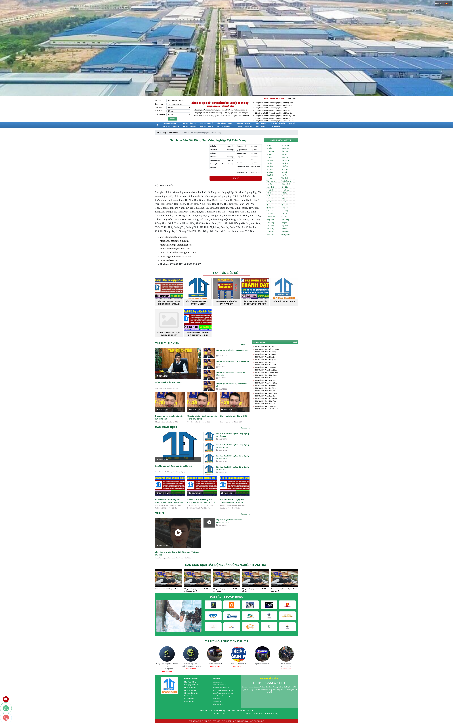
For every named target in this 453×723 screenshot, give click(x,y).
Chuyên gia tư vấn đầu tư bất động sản (232, 350)
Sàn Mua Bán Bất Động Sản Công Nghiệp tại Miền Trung (232, 446)
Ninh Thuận (270, 202)
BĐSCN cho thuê (206, 123)
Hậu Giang (285, 220)
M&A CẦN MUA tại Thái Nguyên (267, 409)
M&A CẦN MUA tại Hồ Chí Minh (267, 349)
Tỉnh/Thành (159, 111)
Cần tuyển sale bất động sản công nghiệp (169, 334)
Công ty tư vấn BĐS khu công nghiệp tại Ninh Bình (273, 108)
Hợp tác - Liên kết (278, 123)
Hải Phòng (285, 148)
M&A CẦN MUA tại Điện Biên (266, 385)
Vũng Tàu (284, 208)
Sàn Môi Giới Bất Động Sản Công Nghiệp (173, 466)
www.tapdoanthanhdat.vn (173, 236)
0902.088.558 (286, 671)
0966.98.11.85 (191, 666)
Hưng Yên (269, 234)
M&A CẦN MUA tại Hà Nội (264, 347)
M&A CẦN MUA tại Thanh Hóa (266, 372)
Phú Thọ (284, 175)
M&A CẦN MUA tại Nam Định (266, 398)
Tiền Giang (270, 228)
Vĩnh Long (269, 231)
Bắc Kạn (269, 163)
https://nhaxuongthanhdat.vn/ (175, 248)
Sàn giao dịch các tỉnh (170, 133)
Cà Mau (284, 217)
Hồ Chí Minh (285, 145)
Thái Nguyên (270, 181)
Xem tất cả (292, 98)
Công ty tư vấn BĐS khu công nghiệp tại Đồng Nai (273, 113)
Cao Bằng (269, 166)
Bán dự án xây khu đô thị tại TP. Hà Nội (255, 590)
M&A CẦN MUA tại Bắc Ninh (265, 380)
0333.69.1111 (262, 669)
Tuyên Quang (286, 181)
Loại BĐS (158, 107)
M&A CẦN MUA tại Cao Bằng (266, 383)
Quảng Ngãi (270, 208)
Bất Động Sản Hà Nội (171, 126)
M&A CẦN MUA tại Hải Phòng (266, 354)
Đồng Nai (284, 151)
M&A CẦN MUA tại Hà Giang (265, 388)
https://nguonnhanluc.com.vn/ (175, 256)
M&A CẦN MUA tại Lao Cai (265, 396)
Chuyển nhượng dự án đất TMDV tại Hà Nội (197, 590)
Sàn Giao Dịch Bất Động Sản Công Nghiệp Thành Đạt (169, 303)
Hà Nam (269, 154)
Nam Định (269, 175)
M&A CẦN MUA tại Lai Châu (265, 391)
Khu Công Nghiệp (169, 123)
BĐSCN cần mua (189, 126)
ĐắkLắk (284, 193)
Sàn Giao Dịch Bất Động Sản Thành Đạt (226, 303)
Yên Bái (269, 184)
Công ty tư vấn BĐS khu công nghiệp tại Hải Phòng (274, 118)
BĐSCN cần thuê (206, 126)
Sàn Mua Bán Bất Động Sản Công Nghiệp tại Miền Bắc (232, 468)
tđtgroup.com (217, 682)
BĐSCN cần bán (189, 123)
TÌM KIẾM (172, 119)
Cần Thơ (269, 211)
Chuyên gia (275, 126)
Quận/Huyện (160, 114)
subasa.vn (216, 699)
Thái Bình (284, 178)
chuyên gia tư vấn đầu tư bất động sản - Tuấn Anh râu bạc (177, 553)
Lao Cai (284, 172)
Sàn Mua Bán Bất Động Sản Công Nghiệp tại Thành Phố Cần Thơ (201, 501)
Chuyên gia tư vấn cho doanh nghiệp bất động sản (232, 362)
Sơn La (269, 178)
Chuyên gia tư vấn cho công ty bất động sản (169, 417)
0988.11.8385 (238, 669)
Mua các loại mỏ (223, 126)
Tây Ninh (284, 226)
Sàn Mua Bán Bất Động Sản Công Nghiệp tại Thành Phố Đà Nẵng (169, 501)
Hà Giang (269, 169)
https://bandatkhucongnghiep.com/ (178, 252)
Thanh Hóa (270, 160)
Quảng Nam (285, 205)
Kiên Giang (270, 223)
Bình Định (269, 190)
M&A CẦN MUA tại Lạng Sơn (266, 393)
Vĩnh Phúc (270, 157)
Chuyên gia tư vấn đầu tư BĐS (233, 416)
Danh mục (159, 104)
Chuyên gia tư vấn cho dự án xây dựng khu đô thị (202, 417)
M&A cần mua (261, 126)
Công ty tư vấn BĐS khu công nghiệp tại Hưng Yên (274, 103)
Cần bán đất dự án (224, 123)
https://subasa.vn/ (169, 260)
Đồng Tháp (270, 220)
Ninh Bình (284, 157)
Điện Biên (284, 166)
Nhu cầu (158, 101)
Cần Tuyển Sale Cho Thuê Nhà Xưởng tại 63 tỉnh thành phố (198, 334)
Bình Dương (270, 151)
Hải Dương (285, 231)
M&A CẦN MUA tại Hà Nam (265, 362)
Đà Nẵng (269, 148)
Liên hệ (292, 123)
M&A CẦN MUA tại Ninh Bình (266, 370)
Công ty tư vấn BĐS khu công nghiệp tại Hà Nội (272, 110)
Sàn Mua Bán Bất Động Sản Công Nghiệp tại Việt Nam (232, 435)
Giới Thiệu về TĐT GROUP (284, 301)
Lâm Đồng (284, 187)
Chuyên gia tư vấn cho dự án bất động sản (231, 385)
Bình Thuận (285, 190)
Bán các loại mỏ (243, 123)
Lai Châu (284, 169)
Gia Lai (268, 196)
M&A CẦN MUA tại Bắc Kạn (265, 378)
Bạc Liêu (269, 214)
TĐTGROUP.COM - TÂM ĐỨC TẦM (220, 106)
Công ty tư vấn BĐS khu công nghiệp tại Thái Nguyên (275, 116)
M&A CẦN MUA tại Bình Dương (266, 357)
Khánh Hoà (270, 187)
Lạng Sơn (269, 172)
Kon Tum (269, 199)
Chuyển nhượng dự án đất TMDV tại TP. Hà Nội (168, 590)
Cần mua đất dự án (244, 126)
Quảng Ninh (285, 234)
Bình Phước (270, 217)
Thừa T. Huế (285, 184)
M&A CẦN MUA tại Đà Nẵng (265, 352)
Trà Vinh (284, 228)
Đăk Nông (269, 193)
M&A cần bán (261, 123)
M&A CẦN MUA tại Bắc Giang (266, 375)
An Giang (284, 211)
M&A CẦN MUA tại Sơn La (265, 404)
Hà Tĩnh (284, 196)
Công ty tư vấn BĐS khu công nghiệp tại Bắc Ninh (273, 105)
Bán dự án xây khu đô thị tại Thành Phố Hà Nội (226, 590)
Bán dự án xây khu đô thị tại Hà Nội (284, 589)
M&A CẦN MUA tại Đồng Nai (265, 359)
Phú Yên (284, 202)
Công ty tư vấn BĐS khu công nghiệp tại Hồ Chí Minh (274, 121)
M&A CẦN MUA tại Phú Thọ (265, 401)
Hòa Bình (284, 154)
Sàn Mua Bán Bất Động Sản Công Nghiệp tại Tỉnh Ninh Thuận (232, 501)
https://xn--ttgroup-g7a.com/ (174, 240)
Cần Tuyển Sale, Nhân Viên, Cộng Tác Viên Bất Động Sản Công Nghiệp (255, 303)
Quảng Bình (270, 205)
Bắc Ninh (284, 163)
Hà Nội (268, 145)
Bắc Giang (285, 160)
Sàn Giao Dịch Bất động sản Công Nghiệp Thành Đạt (220, 103)
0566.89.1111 (167, 666)
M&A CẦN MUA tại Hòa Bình (265, 365)
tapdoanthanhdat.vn (219, 685)
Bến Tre (284, 214)
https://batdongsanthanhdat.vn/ (176, 244)
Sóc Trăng (270, 226)
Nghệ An (284, 199)
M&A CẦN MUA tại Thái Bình (266, 406)
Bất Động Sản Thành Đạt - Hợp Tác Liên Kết (198, 303)
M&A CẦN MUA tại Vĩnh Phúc (266, 367)
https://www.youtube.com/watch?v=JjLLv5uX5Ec (229, 521)
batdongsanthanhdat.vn (221, 687)
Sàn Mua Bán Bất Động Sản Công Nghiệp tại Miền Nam (232, 457)
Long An (284, 223)
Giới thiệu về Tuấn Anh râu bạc (169, 382)
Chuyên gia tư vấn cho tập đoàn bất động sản (230, 373)
